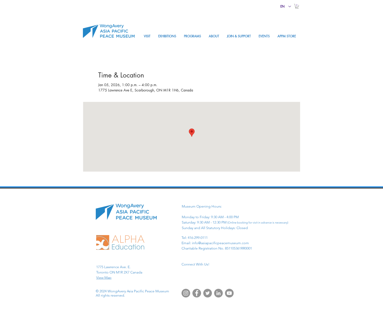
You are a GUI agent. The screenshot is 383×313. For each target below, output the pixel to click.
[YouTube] (229, 293)
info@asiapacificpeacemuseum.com (220, 243)
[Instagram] (186, 293)
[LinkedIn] (218, 293)
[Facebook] (196, 293)
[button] (297, 6)
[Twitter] (207, 293)
